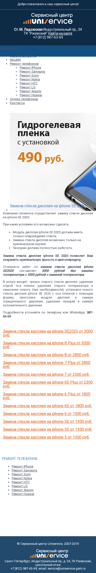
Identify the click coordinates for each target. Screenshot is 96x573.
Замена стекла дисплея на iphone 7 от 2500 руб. (46, 374)
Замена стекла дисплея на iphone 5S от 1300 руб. (47, 429)
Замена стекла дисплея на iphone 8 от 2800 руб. (46, 354)
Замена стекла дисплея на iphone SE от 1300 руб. (47, 421)
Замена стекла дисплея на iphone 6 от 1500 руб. (46, 413)
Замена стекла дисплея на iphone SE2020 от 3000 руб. (48, 333)
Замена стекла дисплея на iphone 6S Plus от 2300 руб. (48, 384)
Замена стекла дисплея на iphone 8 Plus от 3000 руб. (46, 345)
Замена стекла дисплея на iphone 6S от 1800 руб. (47, 406)
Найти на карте (60, 33)
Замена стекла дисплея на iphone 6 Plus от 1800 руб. (46, 396)
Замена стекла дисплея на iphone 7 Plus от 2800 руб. (46, 364)
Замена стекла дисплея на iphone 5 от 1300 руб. (46, 437)
